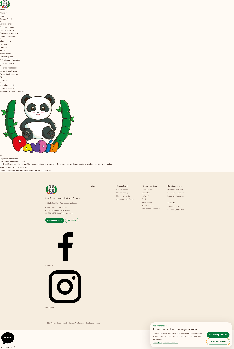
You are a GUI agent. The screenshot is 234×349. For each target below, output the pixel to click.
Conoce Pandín (6, 19)
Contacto (4, 80)
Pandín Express (6, 56)
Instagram (49, 307)
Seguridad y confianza (9, 33)
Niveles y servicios (8, 36)
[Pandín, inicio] (117, 4)
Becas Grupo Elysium (9, 71)
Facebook (49, 265)
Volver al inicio (6, 167)
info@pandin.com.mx (65, 213)
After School (5, 53)
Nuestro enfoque (7, 27)
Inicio (2, 16)
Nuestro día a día (7, 30)
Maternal (4, 47)
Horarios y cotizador (8, 68)
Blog (2, 77)
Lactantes (4, 44)
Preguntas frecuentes (9, 74)
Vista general (5, 41)
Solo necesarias (218, 341)
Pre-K (2, 50)
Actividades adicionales (10, 60)
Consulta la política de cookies (165, 343)
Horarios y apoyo (7, 63)
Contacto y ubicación (8, 88)
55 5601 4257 (50, 213)
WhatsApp (20, 91)
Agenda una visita (7, 85)
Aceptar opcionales (218, 334)
